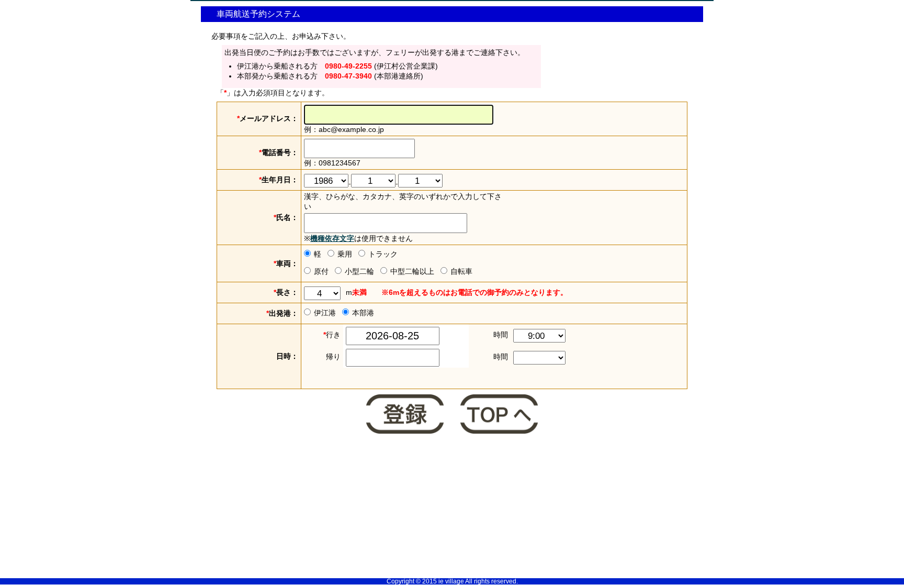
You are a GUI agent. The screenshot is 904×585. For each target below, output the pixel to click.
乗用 (344, 254)
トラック (383, 254)
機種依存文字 (332, 238)
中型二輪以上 (412, 271)
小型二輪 (359, 271)
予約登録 (405, 415)
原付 (321, 271)
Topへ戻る (499, 415)
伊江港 (325, 312)
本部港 (363, 312)
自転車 (461, 271)
